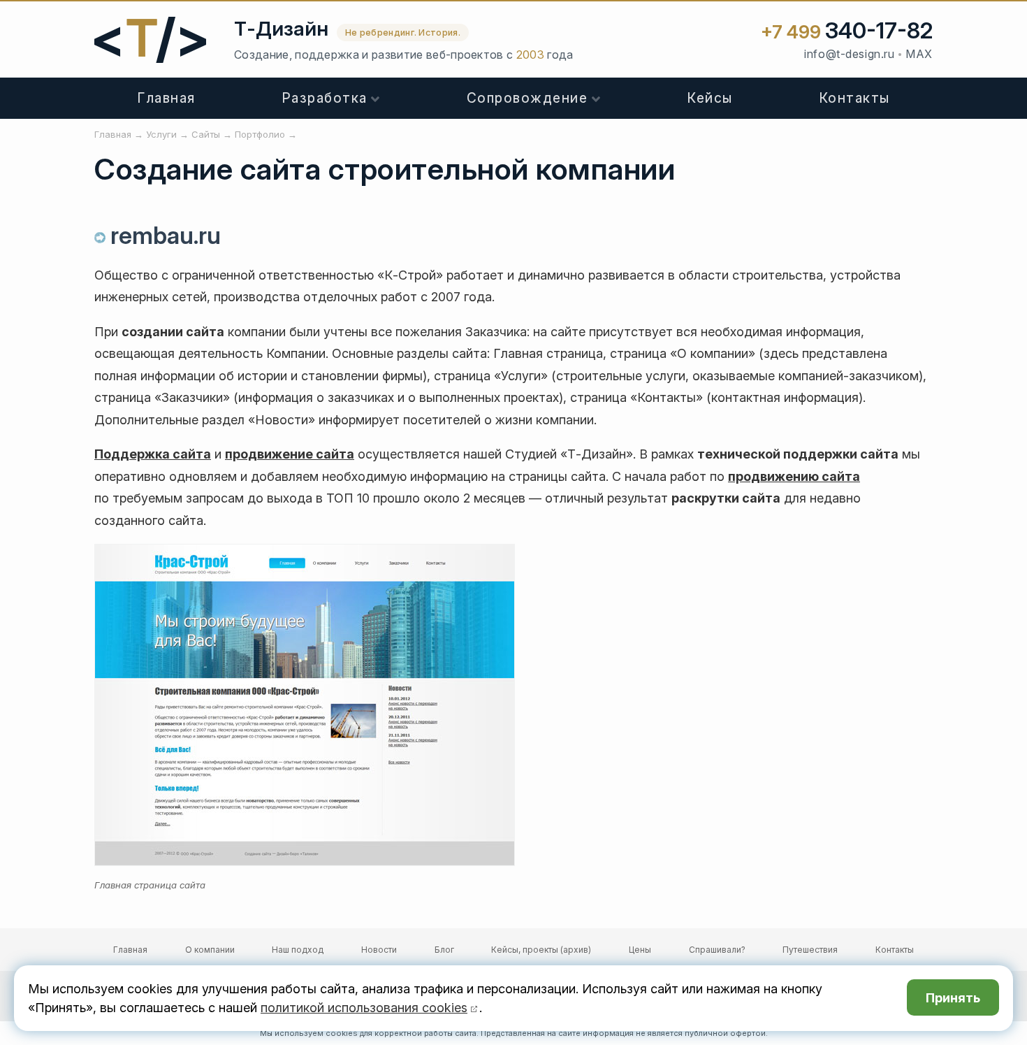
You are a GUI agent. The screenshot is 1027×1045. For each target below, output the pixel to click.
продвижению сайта (794, 476)
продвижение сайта (289, 454)
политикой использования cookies (364, 1007)
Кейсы (710, 98)
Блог (444, 949)
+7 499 (847, 32)
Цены (640, 949)
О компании (210, 949)
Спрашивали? (717, 949)
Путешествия (810, 949)
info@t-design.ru (849, 54)
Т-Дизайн (281, 29)
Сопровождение (527, 98)
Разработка (324, 98)
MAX (919, 54)
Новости (379, 949)
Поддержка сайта (152, 454)
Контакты (854, 98)
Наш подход (297, 949)
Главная (166, 98)
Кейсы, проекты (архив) (541, 949)
